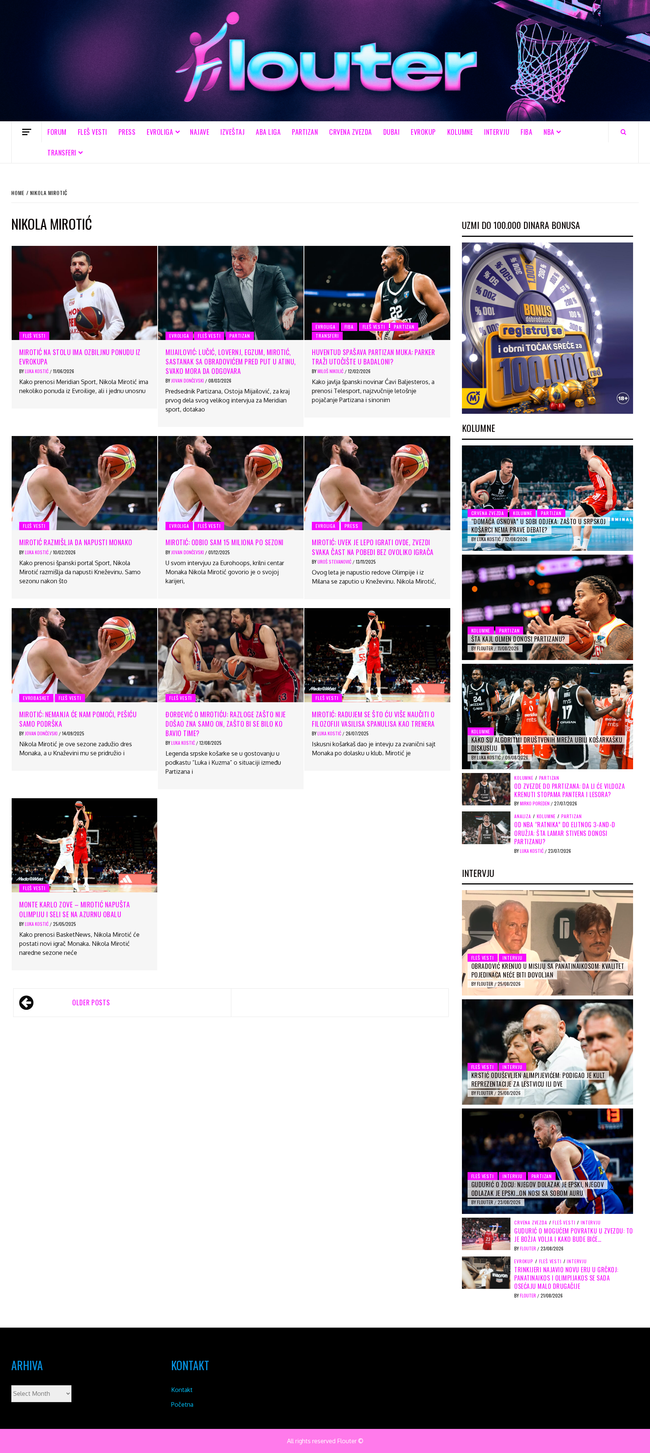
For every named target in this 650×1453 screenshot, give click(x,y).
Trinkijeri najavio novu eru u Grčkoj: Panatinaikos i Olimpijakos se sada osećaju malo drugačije (566, 1278)
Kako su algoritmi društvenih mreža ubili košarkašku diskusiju (547, 744)
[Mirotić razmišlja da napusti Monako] (84, 483)
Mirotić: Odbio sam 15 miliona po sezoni (225, 542)
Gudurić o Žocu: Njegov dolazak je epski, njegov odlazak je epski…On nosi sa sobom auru (537, 1188)
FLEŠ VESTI (92, 132)
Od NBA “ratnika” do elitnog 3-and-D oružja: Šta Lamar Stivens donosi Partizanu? (564, 833)
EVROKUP (423, 132)
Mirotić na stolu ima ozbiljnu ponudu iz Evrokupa (80, 356)
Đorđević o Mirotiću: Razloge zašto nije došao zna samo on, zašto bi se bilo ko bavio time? (226, 723)
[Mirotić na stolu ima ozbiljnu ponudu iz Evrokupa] (84, 293)
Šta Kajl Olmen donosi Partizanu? (518, 638)
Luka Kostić (37, 371)
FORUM (57, 132)
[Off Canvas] (26, 132)
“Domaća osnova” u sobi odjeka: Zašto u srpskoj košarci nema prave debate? (538, 525)
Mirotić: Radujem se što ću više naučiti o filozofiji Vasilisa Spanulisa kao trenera (373, 719)
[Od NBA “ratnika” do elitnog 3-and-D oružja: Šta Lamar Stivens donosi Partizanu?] (486, 827)
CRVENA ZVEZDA (350, 132)
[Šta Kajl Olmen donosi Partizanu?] (547, 607)
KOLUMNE (460, 132)
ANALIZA (522, 816)
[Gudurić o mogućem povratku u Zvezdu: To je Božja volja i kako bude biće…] (486, 1233)
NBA (549, 132)
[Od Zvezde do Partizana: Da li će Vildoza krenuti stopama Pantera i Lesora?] (486, 788)
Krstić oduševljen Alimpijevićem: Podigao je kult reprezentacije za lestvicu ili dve (538, 1079)
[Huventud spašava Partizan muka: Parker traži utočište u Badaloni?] (377, 293)
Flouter (485, 648)
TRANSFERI (61, 152)
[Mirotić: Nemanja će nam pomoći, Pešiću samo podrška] (84, 655)
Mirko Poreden (535, 803)
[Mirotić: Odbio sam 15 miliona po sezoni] (231, 483)
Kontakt (182, 1390)
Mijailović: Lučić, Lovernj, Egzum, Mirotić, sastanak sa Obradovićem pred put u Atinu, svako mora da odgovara (231, 361)
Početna (182, 1404)
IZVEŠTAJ (232, 132)
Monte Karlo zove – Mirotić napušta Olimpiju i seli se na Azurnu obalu (74, 909)
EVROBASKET (36, 698)
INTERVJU (496, 132)
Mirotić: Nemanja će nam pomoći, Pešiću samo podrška (78, 719)
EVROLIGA (160, 132)
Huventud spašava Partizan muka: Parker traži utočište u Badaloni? (373, 356)
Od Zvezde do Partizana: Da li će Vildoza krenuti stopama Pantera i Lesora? (569, 790)
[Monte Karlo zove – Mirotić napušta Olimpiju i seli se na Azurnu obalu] (84, 845)
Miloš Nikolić (331, 371)
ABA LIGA (268, 132)
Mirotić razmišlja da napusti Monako (75, 542)
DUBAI (391, 132)
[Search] (623, 131)
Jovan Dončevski (188, 380)
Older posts (91, 1002)
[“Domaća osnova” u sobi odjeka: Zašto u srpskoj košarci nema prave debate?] (547, 498)
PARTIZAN (305, 132)
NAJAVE (199, 132)
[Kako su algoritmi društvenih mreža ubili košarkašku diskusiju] (547, 716)
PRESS (127, 132)
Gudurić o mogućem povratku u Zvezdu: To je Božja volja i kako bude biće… (573, 1235)
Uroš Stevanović (334, 561)
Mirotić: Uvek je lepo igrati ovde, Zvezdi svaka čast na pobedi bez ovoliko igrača (373, 547)
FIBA (526, 132)
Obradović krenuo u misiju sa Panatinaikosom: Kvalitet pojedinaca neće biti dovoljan (547, 970)
